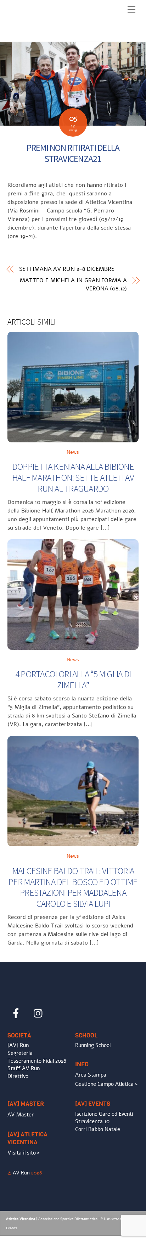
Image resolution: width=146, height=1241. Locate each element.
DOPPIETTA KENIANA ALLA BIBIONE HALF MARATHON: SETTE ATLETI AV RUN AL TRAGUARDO (73, 477)
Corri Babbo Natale (97, 1129)
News (73, 452)
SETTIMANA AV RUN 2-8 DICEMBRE (66, 269)
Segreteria (20, 1053)
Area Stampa (90, 1074)
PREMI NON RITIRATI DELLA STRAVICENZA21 (73, 153)
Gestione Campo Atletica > (106, 1084)
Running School (93, 1045)
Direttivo (17, 1076)
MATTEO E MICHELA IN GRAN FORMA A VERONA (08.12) (73, 284)
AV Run (21, 1172)
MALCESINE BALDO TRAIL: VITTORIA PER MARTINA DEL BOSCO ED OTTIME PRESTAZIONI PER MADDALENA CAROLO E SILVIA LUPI (72, 887)
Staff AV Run (23, 1068)
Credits (11, 1228)
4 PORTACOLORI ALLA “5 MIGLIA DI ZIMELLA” (73, 679)
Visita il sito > (23, 1152)
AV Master (20, 1114)
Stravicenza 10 (92, 1121)
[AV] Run (18, 1045)
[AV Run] (48, 34)
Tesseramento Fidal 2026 (36, 1060)
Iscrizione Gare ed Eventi (104, 1114)
